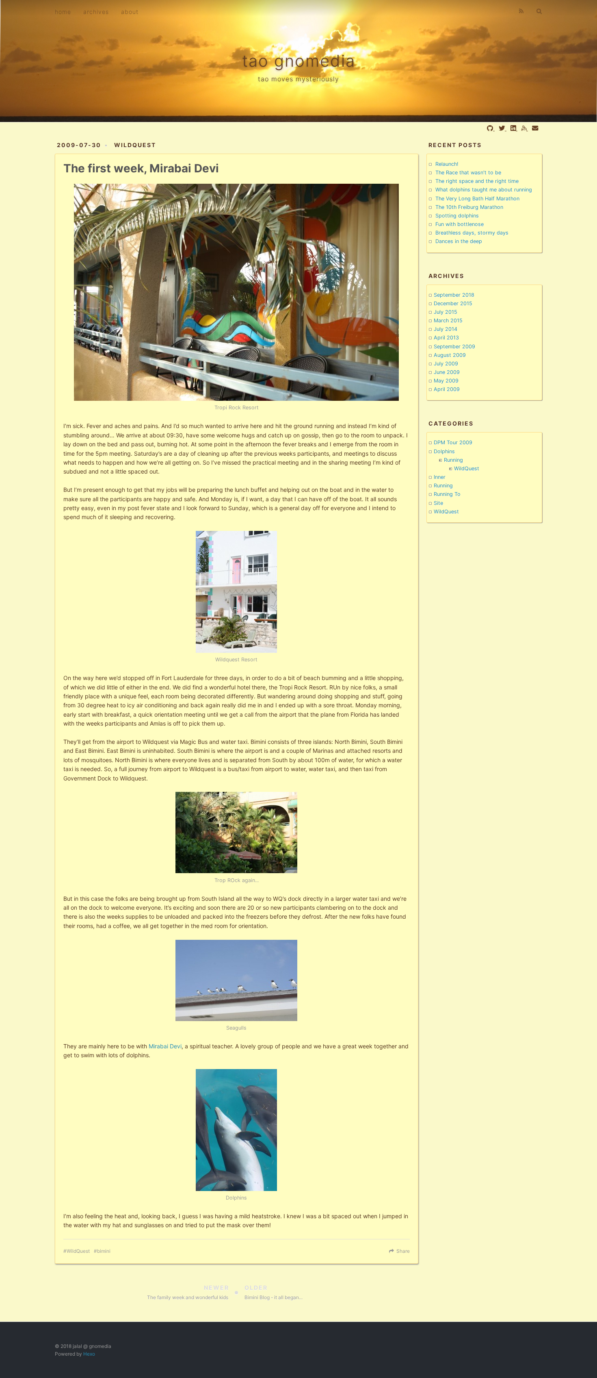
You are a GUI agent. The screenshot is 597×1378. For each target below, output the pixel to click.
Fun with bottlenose (459, 224)
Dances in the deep (458, 241)
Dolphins (444, 451)
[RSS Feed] (521, 11)
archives (96, 11)
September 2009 (454, 346)
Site (438, 503)
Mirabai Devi (165, 1046)
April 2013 (446, 338)
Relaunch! (447, 164)
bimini (103, 1251)
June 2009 (447, 372)
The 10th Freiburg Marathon (469, 207)
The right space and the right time (477, 181)
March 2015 (448, 320)
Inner (440, 477)
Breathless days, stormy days (471, 233)
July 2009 (446, 364)
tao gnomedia (298, 61)
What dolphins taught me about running (483, 190)
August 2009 (450, 355)
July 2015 (445, 312)
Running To (447, 494)
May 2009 (446, 381)
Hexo (89, 1354)
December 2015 (453, 303)
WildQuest (135, 144)
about (129, 11)
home (63, 11)
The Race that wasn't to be (468, 173)
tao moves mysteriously (298, 79)
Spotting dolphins (457, 216)
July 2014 (445, 329)
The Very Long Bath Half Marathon (477, 199)
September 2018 (454, 295)
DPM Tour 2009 (453, 442)
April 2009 (447, 389)
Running (453, 460)
